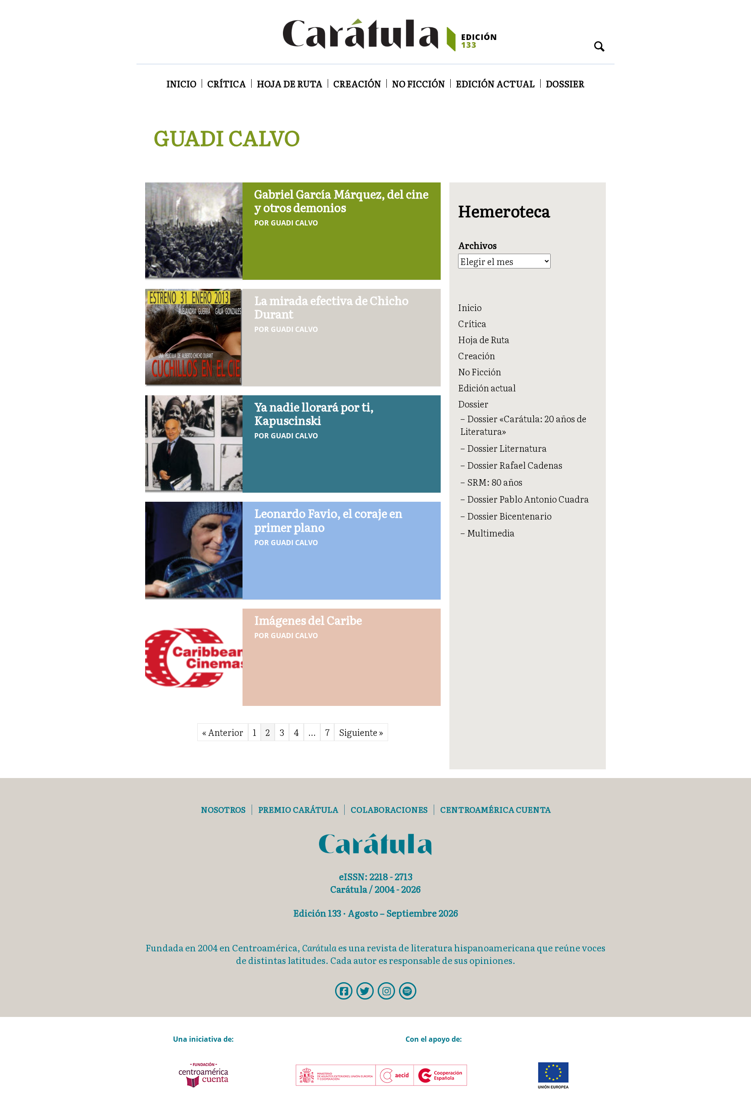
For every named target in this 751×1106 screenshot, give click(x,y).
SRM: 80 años (494, 481)
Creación (357, 83)
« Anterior (222, 731)
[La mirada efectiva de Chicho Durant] (194, 335)
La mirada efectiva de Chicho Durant (331, 306)
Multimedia (491, 532)
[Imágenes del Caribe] (194, 655)
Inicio (181, 83)
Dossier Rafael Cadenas (514, 464)
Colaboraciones (389, 810)
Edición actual (495, 83)
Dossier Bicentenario (509, 515)
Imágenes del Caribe (308, 619)
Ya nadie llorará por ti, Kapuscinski (314, 413)
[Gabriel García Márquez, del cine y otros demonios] (194, 229)
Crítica (226, 83)
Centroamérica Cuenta (495, 810)
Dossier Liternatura (507, 447)
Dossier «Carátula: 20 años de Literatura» (523, 424)
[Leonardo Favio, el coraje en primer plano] (194, 549)
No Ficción (418, 83)
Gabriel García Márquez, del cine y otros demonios (341, 200)
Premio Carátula (298, 810)
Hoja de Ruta (289, 83)
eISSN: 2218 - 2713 (375, 876)
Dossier (565, 83)
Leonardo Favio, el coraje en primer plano (328, 519)
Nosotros (223, 810)
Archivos (477, 245)
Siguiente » (361, 731)
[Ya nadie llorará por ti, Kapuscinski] (194, 442)
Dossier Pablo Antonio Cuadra (528, 498)
